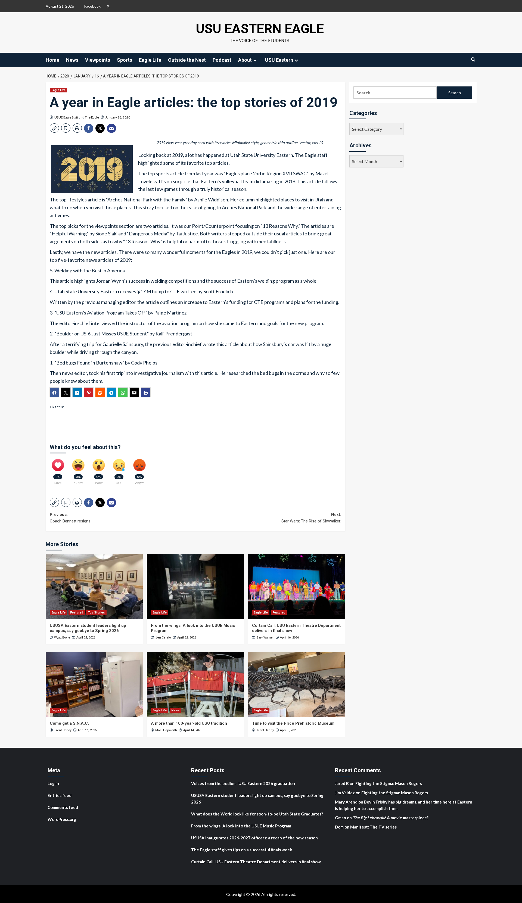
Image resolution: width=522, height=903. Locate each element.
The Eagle (92, 117)
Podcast (222, 60)
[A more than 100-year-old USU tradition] (195, 684)
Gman (340, 817)
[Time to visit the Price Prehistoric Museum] (296, 684)
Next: (311, 518)
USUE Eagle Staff (66, 117)
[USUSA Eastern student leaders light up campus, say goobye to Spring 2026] (94, 586)
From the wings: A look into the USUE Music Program (241, 825)
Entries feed (60, 795)
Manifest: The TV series (373, 826)
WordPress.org (62, 819)
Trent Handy (63, 730)
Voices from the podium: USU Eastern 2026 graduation (243, 783)
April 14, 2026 (192, 730)
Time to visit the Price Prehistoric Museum (293, 723)
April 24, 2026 (85, 637)
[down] (255, 60)
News (72, 60)
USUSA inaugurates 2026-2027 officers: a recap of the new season (254, 837)
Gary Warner (265, 637)
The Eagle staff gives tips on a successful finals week (241, 849)
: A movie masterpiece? (390, 817)
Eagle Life (150, 60)
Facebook (92, 6)
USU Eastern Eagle (260, 28)
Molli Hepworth (166, 730)
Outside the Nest (187, 60)
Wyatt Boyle (62, 637)
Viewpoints (97, 60)
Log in (53, 783)
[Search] (473, 59)
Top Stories (96, 612)
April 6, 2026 (288, 730)
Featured (76, 612)
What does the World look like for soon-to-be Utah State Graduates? (257, 813)
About (245, 60)
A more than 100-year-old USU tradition (189, 723)
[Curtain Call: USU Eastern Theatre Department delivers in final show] (296, 586)
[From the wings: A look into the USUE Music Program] (195, 586)
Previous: (70, 518)
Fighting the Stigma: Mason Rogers (389, 783)
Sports (124, 60)
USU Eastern (279, 60)
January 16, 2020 (117, 117)
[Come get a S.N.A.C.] (94, 684)
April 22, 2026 (186, 637)
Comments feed (63, 807)
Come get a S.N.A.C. (69, 723)
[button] (54, 128)
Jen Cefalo (163, 637)
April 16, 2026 (289, 637)
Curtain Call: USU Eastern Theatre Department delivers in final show (256, 861)
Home (52, 60)
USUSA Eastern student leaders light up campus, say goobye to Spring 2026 (88, 628)
